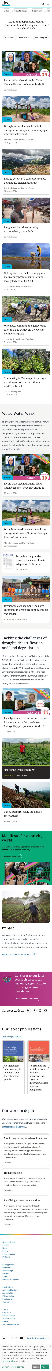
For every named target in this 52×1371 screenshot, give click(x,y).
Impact (5, 1276)
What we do (10, 37)
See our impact (41, 37)
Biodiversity (37, 11)
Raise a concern (8, 1315)
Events (5, 1251)
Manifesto (6, 1267)
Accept (45, 1367)
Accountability (8, 1318)
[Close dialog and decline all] (50, 1345)
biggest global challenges (13, 1126)
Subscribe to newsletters (37, 1338)
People (5, 1321)
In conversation (8, 1254)
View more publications (12, 1036)
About (5, 1309)
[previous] (3, 1067)
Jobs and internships (11, 1324)
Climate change (20, 11)
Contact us (6, 1312)
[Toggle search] (42, 3)
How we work (25, 37)
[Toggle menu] (47, 3)
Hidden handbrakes (10, 1279)
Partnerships (7, 1270)
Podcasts (6, 1257)
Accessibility (7, 1293)
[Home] (6, 3)
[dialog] (26, 1357)
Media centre (7, 1299)
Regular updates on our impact (16, 954)
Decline (36, 1367)
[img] (48, 1067)
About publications (10, 1290)
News (4, 1248)
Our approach (8, 1264)
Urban (6, 11)
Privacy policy (8, 1296)
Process (5, 1273)
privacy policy (8, 1361)
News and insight (9, 1242)
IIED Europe (7, 1302)
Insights (5, 1245)
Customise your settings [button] (13, 1367)
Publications (7, 1287)
